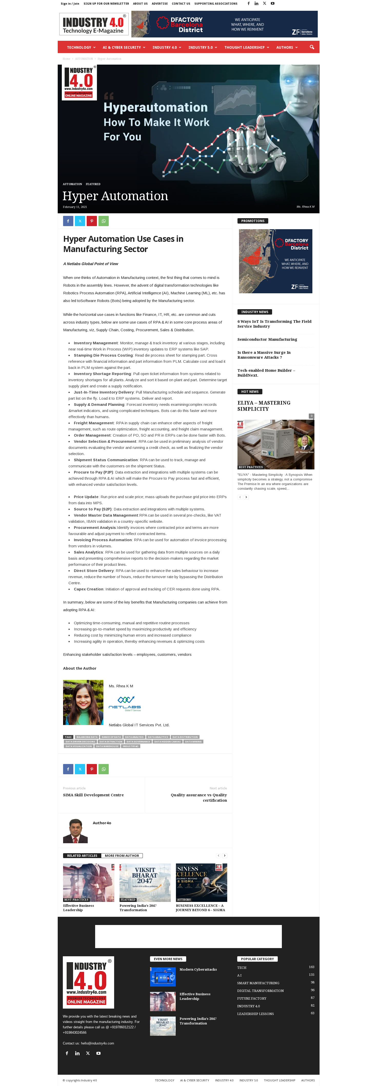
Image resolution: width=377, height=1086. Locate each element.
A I (239, 975)
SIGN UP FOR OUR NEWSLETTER (106, 3)
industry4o (130, 746)
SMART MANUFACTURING (258, 983)
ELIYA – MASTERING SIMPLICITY (264, 406)
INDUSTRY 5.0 (200, 47)
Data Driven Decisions (80, 741)
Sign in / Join (70, 3)
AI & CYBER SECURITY (122, 47)
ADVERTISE (160, 3)
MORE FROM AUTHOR (122, 856)
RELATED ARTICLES (82, 856)
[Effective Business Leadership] (88, 882)
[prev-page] (218, 855)
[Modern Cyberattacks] (163, 977)
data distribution (185, 737)
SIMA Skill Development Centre (93, 795)
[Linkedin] (257, 3)
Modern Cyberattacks (198, 969)
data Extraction (111, 741)
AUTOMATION (84, 58)
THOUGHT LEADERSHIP (244, 47)
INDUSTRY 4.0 (165, 47)
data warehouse (107, 746)
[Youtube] (273, 3)
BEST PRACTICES (76, 899)
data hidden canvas (167, 741)
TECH (241, 968)
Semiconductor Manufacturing (267, 339)
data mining (193, 741)
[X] (265, 3)
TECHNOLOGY (79, 47)
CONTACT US (181, 3)
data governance (138, 741)
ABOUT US (140, 3)
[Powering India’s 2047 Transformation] (145, 882)
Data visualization (79, 746)
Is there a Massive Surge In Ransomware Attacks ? (264, 355)
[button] (312, 47)
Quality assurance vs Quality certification (199, 798)
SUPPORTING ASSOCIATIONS (215, 3)
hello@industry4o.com (97, 1043)
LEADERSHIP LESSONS (255, 1014)
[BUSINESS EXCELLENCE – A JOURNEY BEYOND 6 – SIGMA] (201, 882)
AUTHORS (284, 47)
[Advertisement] (188, 936)
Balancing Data (87, 737)
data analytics (158, 737)
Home (66, 58)
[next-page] (224, 855)
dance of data (111, 737)
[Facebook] (249, 3)
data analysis (134, 737)
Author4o (102, 822)
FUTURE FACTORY (251, 998)
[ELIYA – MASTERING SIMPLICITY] (275, 442)
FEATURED (93, 184)
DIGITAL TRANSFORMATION (260, 991)
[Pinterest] (92, 221)
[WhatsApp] (103, 221)
